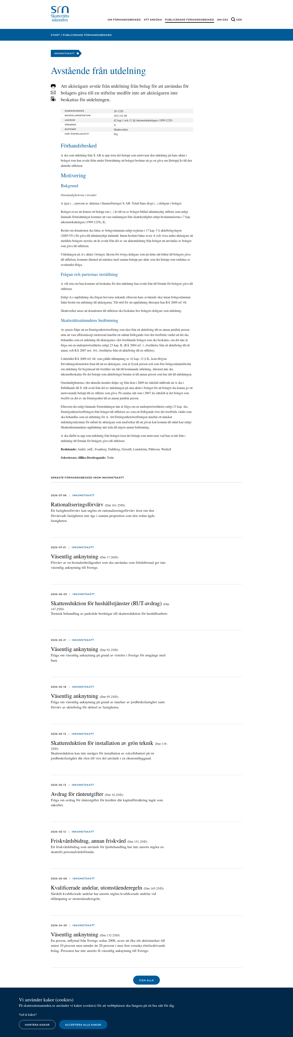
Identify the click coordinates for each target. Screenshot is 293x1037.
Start (55, 34)
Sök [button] (239, 19)
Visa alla (146, 980)
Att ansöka (153, 19)
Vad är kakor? (28, 1014)
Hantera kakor (37, 1024)
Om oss (222, 19)
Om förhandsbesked (124, 19)
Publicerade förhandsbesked (189, 19)
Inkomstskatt (83, 495)
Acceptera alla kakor (83, 1024)
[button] (53, 86)
